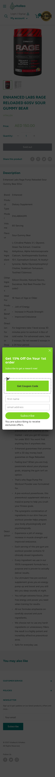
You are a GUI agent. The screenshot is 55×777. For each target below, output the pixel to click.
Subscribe (27, 415)
